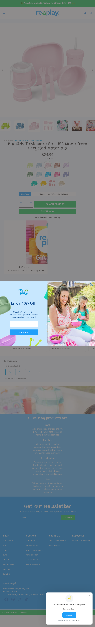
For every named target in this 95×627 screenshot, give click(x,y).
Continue (23, 332)
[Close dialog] (91, 284)
